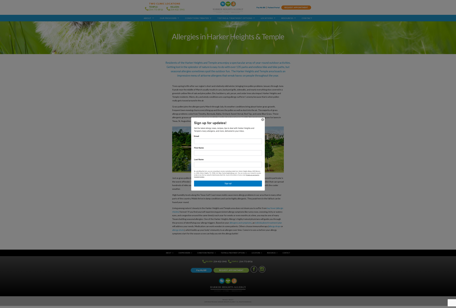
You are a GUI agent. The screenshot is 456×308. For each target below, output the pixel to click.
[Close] (262, 119)
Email (196, 136)
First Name (199, 148)
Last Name (199, 159)
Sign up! (228, 183)
